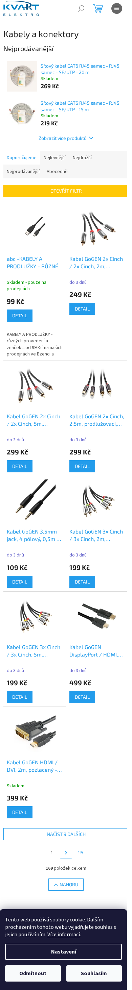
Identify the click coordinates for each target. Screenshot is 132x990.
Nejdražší (82, 157)
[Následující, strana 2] (66, 853)
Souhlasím (94, 973)
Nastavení (63, 952)
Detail (19, 315)
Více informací (63, 934)
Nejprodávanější (23, 171)
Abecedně (57, 171)
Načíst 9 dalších (66, 834)
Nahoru (69, 884)
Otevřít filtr (66, 191)
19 (80, 852)
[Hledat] (81, 8)
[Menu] (117, 8)
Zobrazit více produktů (63, 138)
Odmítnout (32, 973)
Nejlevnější (55, 157)
